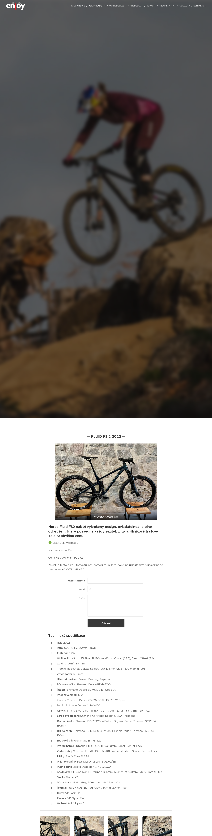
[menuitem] (79, 6)
